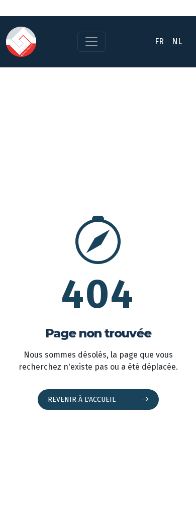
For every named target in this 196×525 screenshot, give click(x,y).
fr (159, 41)
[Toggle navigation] (91, 42)
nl (177, 41)
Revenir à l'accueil (83, 399)
